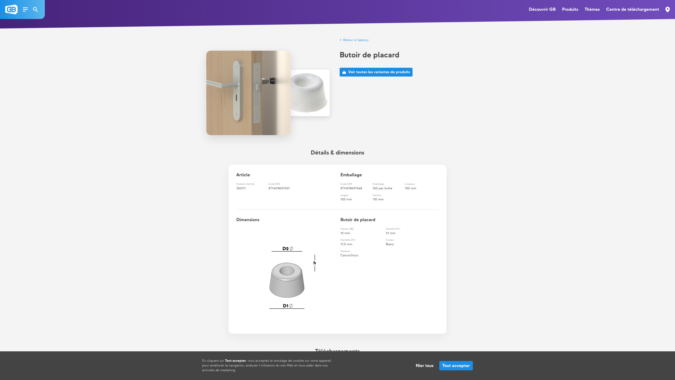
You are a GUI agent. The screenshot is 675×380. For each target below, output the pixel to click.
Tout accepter (456, 365)
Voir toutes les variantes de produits (379, 72)
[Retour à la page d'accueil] (11, 9)
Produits (570, 9)
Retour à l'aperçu (355, 40)
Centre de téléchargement (632, 9)
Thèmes (592, 9)
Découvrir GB (542, 9)
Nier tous (424, 365)
